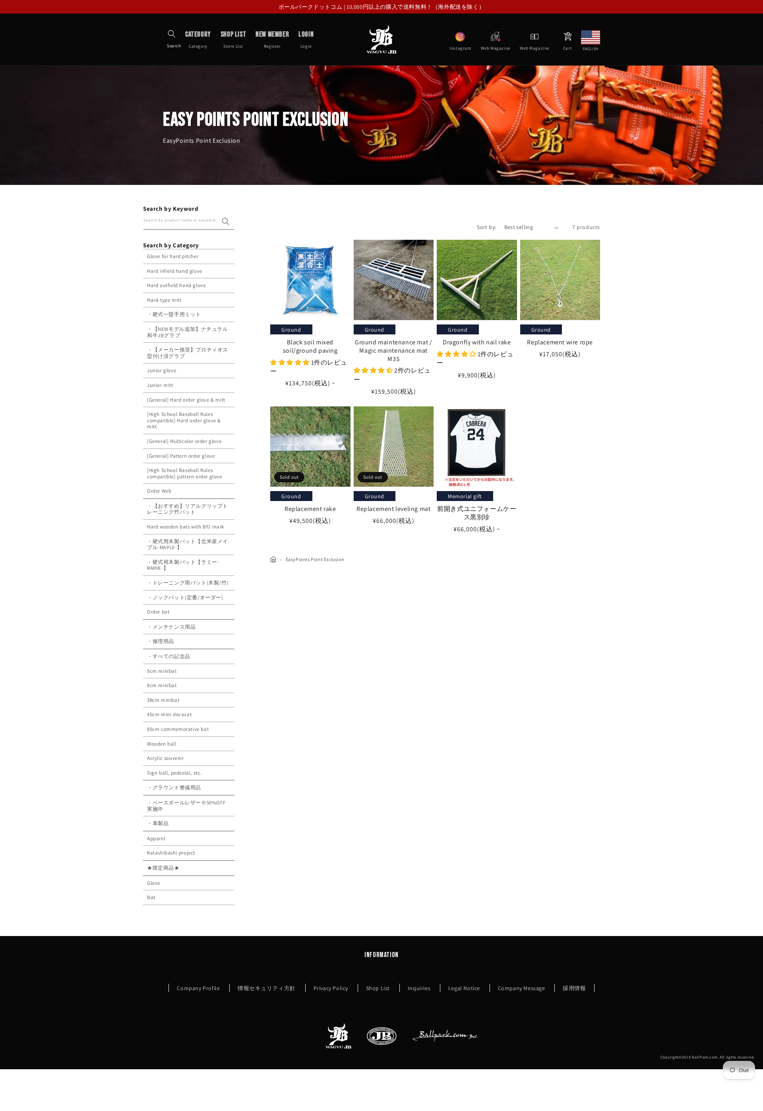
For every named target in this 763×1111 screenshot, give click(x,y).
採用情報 (574, 988)
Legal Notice (464, 988)
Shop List (378, 988)
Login (306, 39)
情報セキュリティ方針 (267, 988)
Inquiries (419, 988)
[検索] (225, 221)
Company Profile (198, 988)
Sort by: (486, 227)
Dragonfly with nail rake (477, 342)
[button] (171, 34)
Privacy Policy (331, 988)
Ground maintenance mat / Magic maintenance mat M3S (393, 350)
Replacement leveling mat (393, 509)
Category (198, 39)
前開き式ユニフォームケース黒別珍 (476, 513)
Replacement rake (310, 509)
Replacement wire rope (560, 342)
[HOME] (273, 559)
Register (272, 39)
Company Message (521, 988)
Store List (233, 39)
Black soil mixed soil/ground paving (310, 346)
